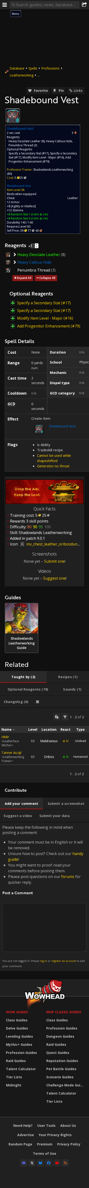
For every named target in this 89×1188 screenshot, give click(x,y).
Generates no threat (53, 465)
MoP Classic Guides (63, 1012)
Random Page (20, 1144)
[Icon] (12, 116)
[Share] (84, 5)
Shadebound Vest (19, 186)
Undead (80, 741)
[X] (32, 1162)
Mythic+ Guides (19, 1044)
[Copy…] (56, 716)
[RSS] (65, 1162)
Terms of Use (44, 1153)
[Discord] (23, 1162)
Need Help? (23, 1125)
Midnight (13, 1085)
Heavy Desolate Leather (25, 141)
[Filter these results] (65, 716)
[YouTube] (57, 1162)
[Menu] (4, 5)
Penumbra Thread (21, 145)
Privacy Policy (68, 1144)
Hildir (5, 737)
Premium (44, 1144)
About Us (68, 1125)
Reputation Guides (62, 1060)
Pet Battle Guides (61, 1069)
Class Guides (17, 1020)
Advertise (25, 1135)
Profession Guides (21, 1052)
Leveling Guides (19, 1036)
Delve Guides (17, 1028)
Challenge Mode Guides (65, 1085)
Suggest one (54, 578)
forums (67, 876)
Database (16, 68)
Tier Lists (14, 1077)
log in (43, 961)
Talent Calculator (21, 1069)
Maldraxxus (49, 741)
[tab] (23, 677)
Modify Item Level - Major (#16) (43, 157)
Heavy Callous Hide (59, 141)
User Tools (46, 1125)
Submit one (54, 561)
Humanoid (80, 757)
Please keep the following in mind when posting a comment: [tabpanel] (43, 896)
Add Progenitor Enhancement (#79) (40, 159)
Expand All (24, 278)
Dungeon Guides (60, 1036)
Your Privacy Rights (55, 1135)
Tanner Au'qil (11, 752)
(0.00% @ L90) (39, 214)
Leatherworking (21, 75)
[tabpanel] (44, 745)
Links (78, 90)
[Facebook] (48, 1162)
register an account (63, 961)
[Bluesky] (40, 1162)
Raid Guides (16, 1060)
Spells (32, 68)
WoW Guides (17, 1012)
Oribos (49, 756)
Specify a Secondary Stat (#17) (29, 153)
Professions (50, 68)
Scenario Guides (60, 1077)
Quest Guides (57, 1052)
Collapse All (47, 278)
